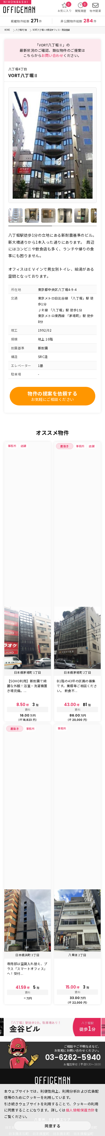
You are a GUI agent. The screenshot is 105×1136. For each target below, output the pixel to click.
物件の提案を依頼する (52, 396)
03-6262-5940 (73, 1057)
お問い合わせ (52, 55)
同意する (52, 1125)
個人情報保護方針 (80, 1110)
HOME (7, 29)
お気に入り (65, 7)
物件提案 (95, 11)
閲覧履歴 (80, 7)
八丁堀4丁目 (21, 29)
